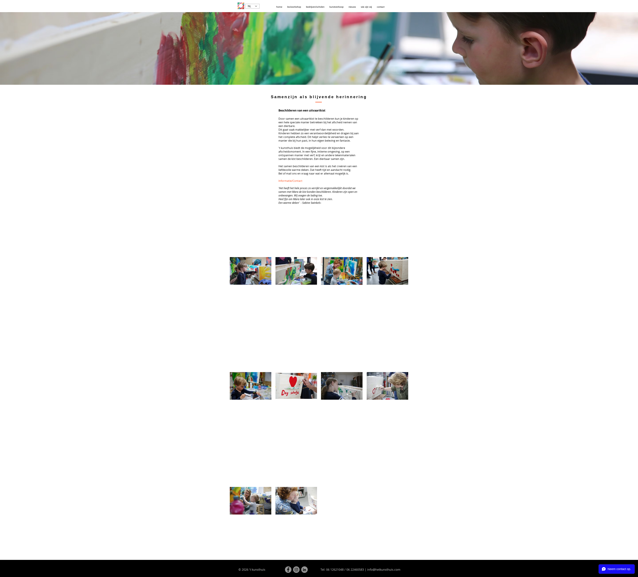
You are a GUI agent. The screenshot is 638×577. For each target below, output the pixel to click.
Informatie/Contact (290, 181)
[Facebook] (288, 569)
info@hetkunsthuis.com (383, 570)
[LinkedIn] (304, 569)
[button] (294, 6)
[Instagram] (296, 569)
